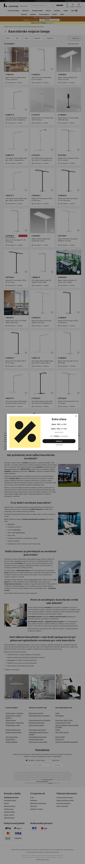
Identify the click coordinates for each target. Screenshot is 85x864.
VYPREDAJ (59, 436)
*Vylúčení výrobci (59, 444)
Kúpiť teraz (59, 441)
